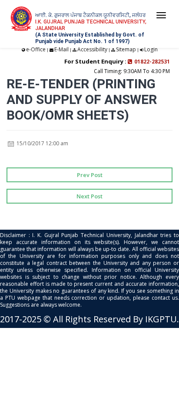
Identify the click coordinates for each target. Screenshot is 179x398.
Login (151, 49)
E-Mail (61, 49)
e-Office (36, 49)
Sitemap (126, 49)
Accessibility (92, 49)
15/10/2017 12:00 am (41, 143)
